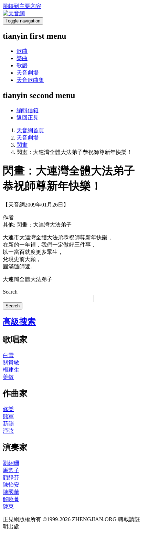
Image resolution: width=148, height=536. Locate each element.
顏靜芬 (11, 477)
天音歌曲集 (30, 80)
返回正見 (28, 118)
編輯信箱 (28, 110)
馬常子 (11, 470)
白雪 (8, 355)
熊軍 (8, 416)
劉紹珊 (11, 463)
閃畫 (22, 145)
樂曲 (22, 58)
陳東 (8, 506)
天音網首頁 (30, 130)
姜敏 (8, 377)
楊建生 (11, 370)
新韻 (8, 424)
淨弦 (8, 431)
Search (10, 292)
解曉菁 (11, 499)
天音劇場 (28, 73)
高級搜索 (19, 321)
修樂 (8, 409)
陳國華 (11, 492)
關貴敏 (11, 362)
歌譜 (22, 65)
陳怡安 (11, 485)
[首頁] (14, 13)
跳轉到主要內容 (22, 6)
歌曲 (22, 51)
